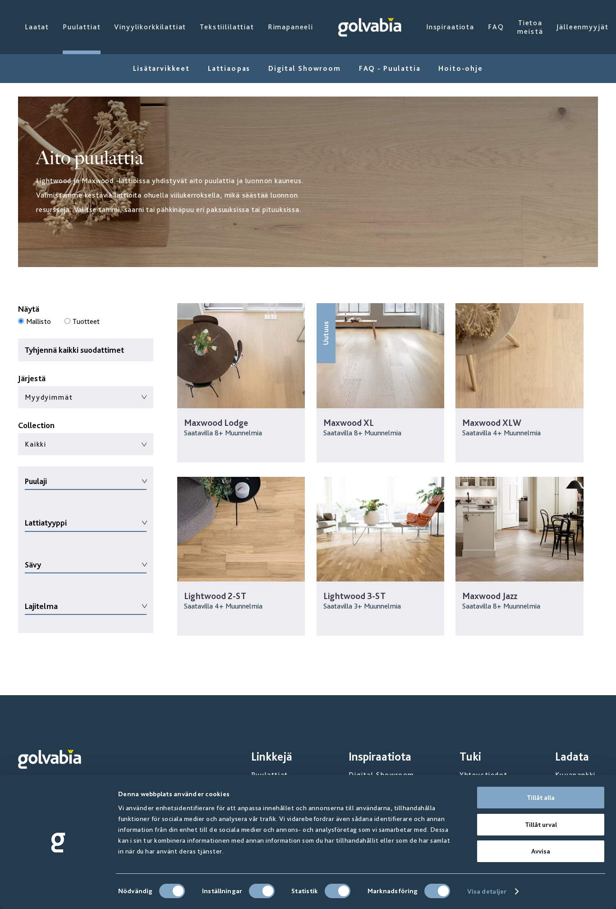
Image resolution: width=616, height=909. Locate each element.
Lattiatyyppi (46, 522)
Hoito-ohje (460, 68)
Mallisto (38, 321)
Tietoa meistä (530, 27)
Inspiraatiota (450, 27)
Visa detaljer (486, 891)
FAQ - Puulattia (390, 68)
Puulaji (36, 481)
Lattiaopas (229, 68)
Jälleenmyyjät (582, 27)
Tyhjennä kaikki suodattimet (74, 350)
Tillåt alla (541, 798)
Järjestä (32, 378)
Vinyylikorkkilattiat (150, 27)
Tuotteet (86, 321)
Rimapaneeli (290, 27)
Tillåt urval (541, 825)
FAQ (496, 27)
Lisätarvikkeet (161, 68)
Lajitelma (41, 606)
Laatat (37, 27)
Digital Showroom (304, 68)
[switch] (262, 891)
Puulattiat (82, 27)
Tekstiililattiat (227, 27)
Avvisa (540, 851)
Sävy (33, 564)
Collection (36, 425)
